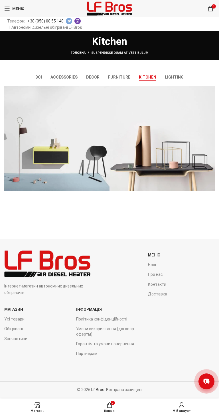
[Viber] (77, 21)
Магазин (13, 309)
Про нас (155, 274)
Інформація (89, 309)
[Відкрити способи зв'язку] (206, 381)
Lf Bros (97, 389)
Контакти (157, 284)
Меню (154, 255)
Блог (152, 264)
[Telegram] (69, 21)
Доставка (157, 294)
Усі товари (14, 319)
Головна (78, 53)
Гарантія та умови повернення (105, 344)
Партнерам (86, 353)
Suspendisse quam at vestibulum (120, 53)
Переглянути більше (105, 90)
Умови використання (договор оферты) (105, 331)
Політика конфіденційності (101, 319)
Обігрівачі (13, 328)
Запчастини (15, 338)
